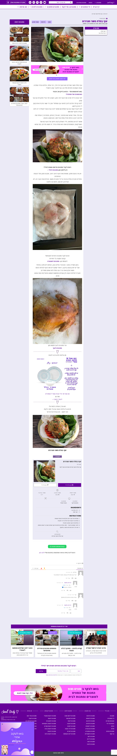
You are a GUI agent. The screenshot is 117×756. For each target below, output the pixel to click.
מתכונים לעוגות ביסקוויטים (49, 723)
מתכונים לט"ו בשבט (70, 728)
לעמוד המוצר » (57, 399)
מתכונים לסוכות (71, 726)
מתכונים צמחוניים (90, 731)
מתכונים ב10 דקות (31, 716)
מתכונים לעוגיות (52, 731)
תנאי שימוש (14, 717)
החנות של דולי (110, 723)
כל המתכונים (85, 7)
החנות (90, 3)
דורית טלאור (67, 582)
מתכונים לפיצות (91, 716)
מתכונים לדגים (91, 739)
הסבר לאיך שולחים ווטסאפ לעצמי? (22, 649)
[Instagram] (33, 2)
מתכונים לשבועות (70, 718)
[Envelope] (30, 2)
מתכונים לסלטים (90, 723)
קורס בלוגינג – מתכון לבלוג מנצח (71, 649)
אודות (112, 728)
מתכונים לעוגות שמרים (50, 726)
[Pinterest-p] (37, 2)
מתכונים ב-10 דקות (69, 7)
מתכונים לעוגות (52, 718)
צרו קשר (112, 734)
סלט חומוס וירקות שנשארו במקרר (19, 83)
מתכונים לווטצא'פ (53, 261)
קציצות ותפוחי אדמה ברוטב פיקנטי (19, 63)
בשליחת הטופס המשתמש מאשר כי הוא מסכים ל (63, 675)
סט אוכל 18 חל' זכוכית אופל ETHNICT (57, 394)
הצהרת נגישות (2, 717)
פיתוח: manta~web (58, 753)
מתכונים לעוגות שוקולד (50, 716)
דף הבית (96, 7)
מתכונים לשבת (32, 718)
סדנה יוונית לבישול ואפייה (96, 648)
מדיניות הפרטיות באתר (51, 675)
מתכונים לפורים (71, 731)
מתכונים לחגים (37, 7)
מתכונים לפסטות (90, 718)
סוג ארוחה (23, 7)
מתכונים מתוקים (53, 7)
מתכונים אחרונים (81, 3)
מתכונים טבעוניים (90, 728)
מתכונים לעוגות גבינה (50, 728)
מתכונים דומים (19, 22)
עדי (64, 607)
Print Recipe (68, 485)
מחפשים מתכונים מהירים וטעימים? (46, 649)
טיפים (112, 726)
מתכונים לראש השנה (69, 716)
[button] (49, 22)
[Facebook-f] (41, 2)
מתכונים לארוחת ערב (30, 721)
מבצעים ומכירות (110, 721)
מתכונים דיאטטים (90, 726)
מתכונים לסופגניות (51, 721)
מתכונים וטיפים (110, 731)
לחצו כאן (41, 553)
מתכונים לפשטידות (90, 734)
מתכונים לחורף (91, 744)
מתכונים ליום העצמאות (69, 734)
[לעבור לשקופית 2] (57, 702)
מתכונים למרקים (90, 721)
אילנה (64, 585)
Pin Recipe (44, 485)
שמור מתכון (35, 22)
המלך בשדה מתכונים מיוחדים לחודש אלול (19, 104)
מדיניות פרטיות (8, 717)
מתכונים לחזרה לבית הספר (19, 43)
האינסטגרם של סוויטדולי (74, 94)
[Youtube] (44, 2)
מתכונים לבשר (91, 741)
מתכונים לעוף (57, 348)
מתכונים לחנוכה (71, 723)
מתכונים (99, 3)
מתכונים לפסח (71, 721)
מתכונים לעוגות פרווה (50, 734)
